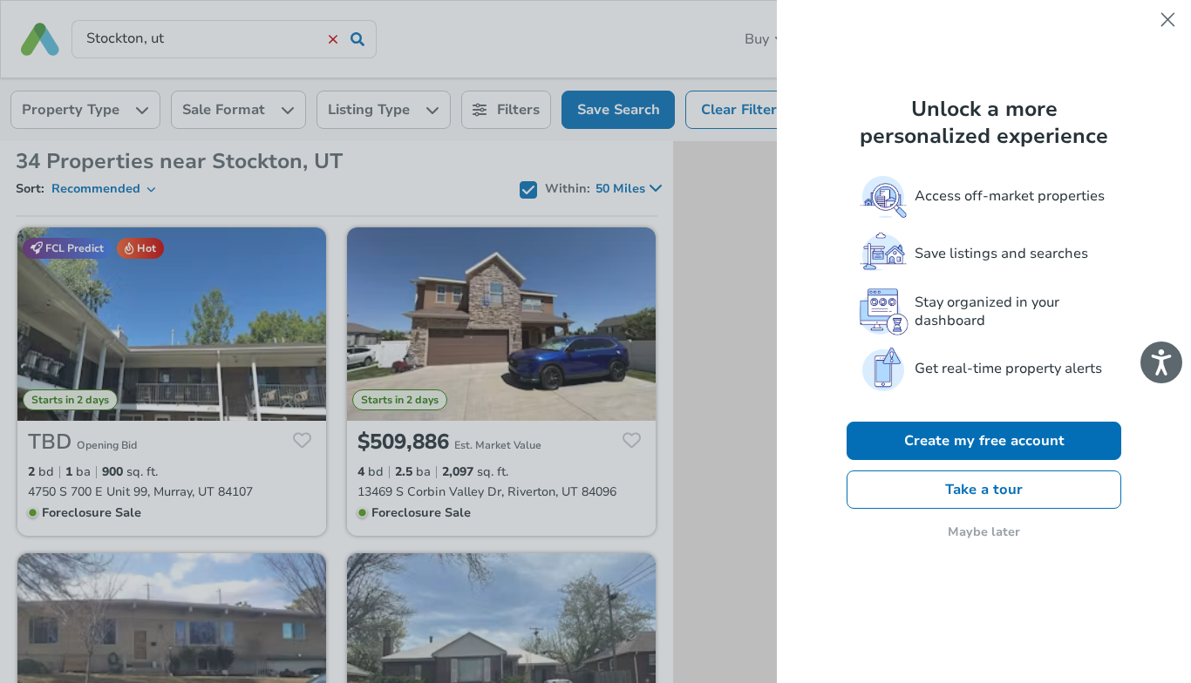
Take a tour (984, 489)
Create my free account (984, 440)
